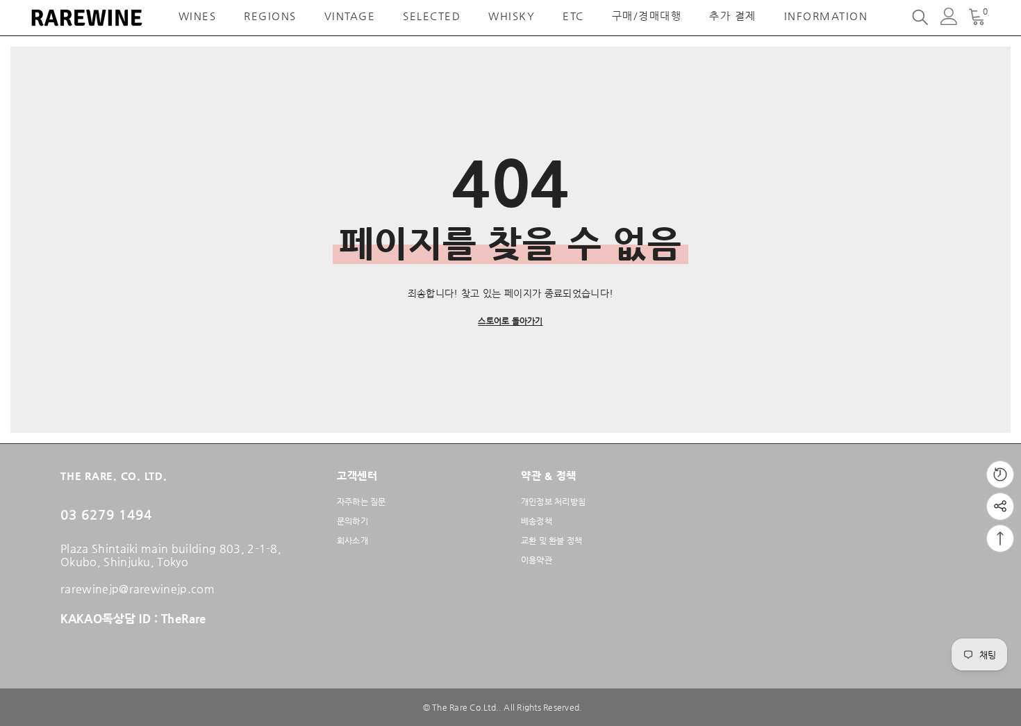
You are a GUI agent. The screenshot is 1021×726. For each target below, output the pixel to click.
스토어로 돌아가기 (510, 321)
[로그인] (949, 16)
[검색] (920, 16)
